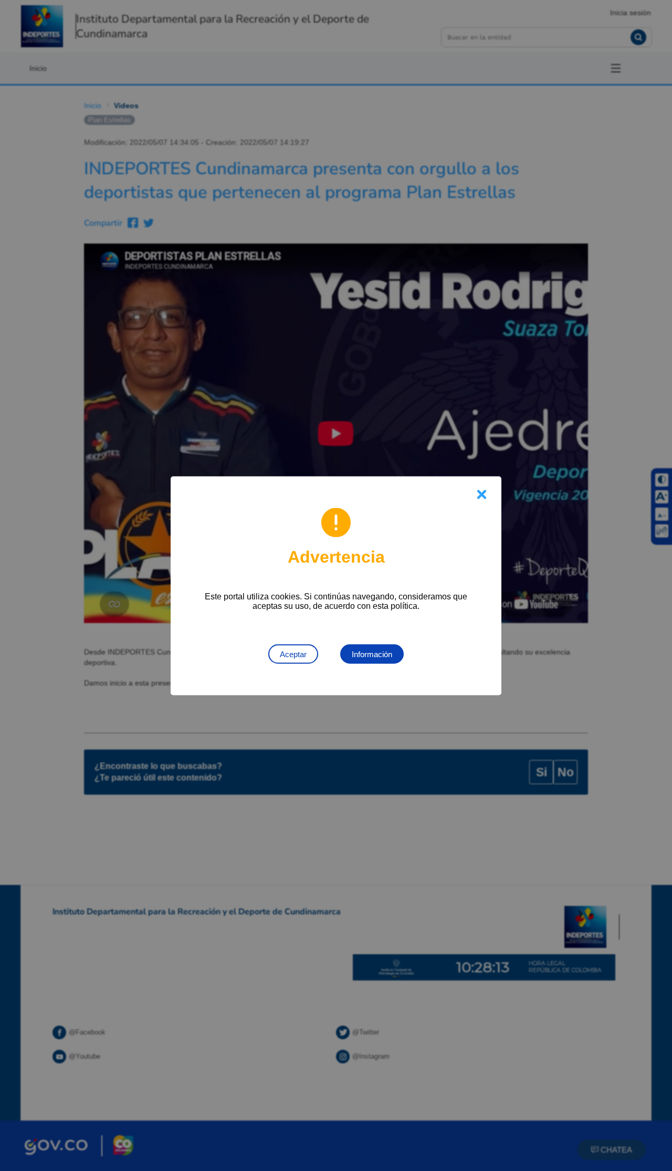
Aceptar (293, 653)
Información (372, 653)
